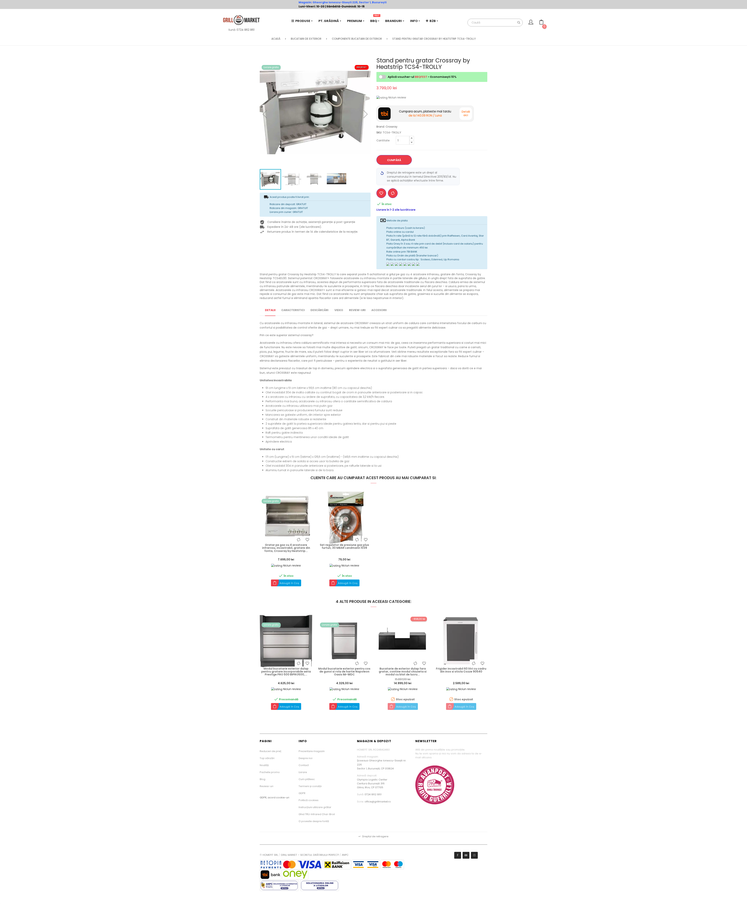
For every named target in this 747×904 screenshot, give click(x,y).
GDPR (302, 793)
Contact (304, 765)
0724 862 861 (245, 30)
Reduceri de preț (270, 751)
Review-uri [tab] (357, 310)
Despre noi (305, 758)
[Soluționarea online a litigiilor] (319, 885)
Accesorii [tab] (379, 310)
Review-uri (266, 786)
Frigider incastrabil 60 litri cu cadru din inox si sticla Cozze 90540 (461, 670)
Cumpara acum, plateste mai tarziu (425, 113)
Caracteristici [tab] (293, 310)
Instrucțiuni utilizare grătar (315, 807)
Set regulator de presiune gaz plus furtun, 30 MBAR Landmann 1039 (344, 547)
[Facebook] (457, 855)
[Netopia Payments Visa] (291, 864)
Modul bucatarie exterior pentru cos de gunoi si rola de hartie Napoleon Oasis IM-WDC (344, 671)
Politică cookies (308, 800)
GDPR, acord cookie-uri (274, 797)
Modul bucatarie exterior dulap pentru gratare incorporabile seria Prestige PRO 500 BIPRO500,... (286, 671)
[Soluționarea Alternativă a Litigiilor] (279, 885)
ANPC (345, 855)
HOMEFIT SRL (270, 855)
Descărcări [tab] (319, 310)
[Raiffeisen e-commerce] (337, 864)
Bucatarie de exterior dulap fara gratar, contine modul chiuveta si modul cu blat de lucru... (403, 671)
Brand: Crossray (386, 127)
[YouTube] (466, 855)
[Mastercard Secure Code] (392, 864)
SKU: (379, 132)
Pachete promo (270, 772)
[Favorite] (381, 193)
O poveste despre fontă (314, 821)
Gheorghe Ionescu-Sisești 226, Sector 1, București (350, 2)
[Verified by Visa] (366, 864)
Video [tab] (338, 310)
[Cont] (531, 23)
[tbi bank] (270, 874)
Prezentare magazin (312, 751)
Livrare (303, 772)
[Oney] (295, 874)
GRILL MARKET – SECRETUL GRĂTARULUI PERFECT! (310, 855)
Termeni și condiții (310, 786)
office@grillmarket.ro (378, 801)
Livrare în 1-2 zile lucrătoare (396, 210)
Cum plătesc (307, 779)
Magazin (305, 2)
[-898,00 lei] (402, 641)
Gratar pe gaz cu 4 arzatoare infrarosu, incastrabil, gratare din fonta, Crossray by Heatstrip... (286, 548)
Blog (262, 779)
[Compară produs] (393, 193)
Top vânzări (267, 758)
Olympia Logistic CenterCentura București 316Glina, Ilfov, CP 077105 (372, 783)
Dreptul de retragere (373, 836)
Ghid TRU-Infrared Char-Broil (317, 814)
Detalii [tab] (270, 310)
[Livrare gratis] (286, 517)
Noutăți (264, 765)
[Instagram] (474, 855)
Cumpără (394, 160)
